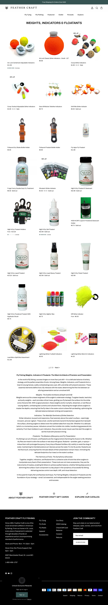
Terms (94, 595)
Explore (81, 15)
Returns (59, 537)
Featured (51, 15)
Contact (100, 595)
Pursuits (70, 15)
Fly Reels (42, 528)
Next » (57, 367)
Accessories (43, 535)
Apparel (42, 531)
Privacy (87, 595)
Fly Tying (28, 15)
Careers (59, 534)
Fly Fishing (39, 15)
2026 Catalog (61, 524)
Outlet (61, 15)
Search (65, 595)
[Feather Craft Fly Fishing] (21, 8)
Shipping (72, 595)
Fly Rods (42, 524)
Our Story (59, 520)
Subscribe (80, 542)
